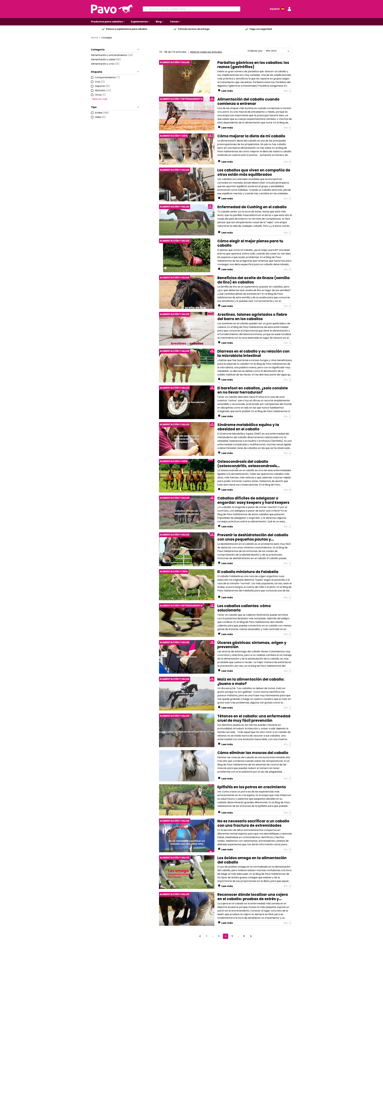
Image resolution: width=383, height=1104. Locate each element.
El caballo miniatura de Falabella (247, 571)
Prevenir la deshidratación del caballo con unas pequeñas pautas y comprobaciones (252, 537)
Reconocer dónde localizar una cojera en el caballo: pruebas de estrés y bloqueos (252, 897)
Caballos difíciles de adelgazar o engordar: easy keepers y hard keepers (253, 500)
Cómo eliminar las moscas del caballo (252, 752)
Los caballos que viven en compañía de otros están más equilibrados (253, 172)
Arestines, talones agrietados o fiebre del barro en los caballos (252, 316)
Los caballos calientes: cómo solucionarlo (244, 608)
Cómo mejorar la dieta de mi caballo (251, 136)
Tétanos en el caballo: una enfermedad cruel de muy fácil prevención (253, 718)
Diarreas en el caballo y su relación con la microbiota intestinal (253, 353)
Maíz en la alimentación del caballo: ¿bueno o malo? (250, 681)
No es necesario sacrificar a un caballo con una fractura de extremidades (253, 823)
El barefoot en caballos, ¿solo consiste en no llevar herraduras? (252, 390)
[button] (289, 9)
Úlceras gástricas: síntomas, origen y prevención (251, 644)
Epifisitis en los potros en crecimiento (251, 787)
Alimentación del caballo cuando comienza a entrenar (248, 101)
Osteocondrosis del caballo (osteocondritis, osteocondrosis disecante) (247, 464)
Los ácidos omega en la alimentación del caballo (252, 860)
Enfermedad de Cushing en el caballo (252, 206)
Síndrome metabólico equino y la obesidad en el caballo (248, 427)
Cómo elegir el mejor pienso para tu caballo (250, 243)
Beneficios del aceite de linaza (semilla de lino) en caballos (253, 280)
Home (95, 37)
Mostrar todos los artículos (206, 52)
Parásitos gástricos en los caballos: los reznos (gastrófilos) (253, 64)
